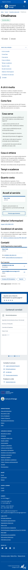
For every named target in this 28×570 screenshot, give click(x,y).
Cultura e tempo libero (6, 448)
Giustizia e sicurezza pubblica (8, 453)
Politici (2, 423)
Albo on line (4, 525)
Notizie (2, 480)
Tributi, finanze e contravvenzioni (9, 462)
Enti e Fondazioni (5, 416)
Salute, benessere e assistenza (8, 460)
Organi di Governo (5, 418)
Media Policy (14, 556)
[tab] (8, 356)
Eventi (2, 488)
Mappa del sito (21, 556)
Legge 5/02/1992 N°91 (7, 224)
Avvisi (2, 475)
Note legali (3, 532)
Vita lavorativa (4, 467)
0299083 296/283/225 (10, 255)
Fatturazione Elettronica (7, 537)
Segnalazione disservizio (7, 523)
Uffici (2, 425)
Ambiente (3, 436)
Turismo (3, 464)
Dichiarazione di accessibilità (8, 535)
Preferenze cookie (5, 556)
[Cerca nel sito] (24, 6)
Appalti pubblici (5, 441)
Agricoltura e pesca (6, 433)
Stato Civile (7, 198)
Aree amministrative (6, 411)
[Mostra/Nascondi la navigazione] (2, 6)
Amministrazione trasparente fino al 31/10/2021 (13, 530)
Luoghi (2, 490)
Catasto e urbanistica (6, 445)
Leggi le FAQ (4, 516)
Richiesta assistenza (6, 518)
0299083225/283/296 (8, 265)
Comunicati (4, 477)
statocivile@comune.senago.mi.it (14, 257)
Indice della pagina (6, 47)
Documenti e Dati (5, 413)
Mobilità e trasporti (6, 457)
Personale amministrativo (7, 421)
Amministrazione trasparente (8, 528)
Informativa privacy (6, 540)
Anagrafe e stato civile (6, 438)
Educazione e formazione (7, 450)
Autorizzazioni (4, 443)
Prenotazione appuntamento (8, 521)
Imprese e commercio (6, 455)
